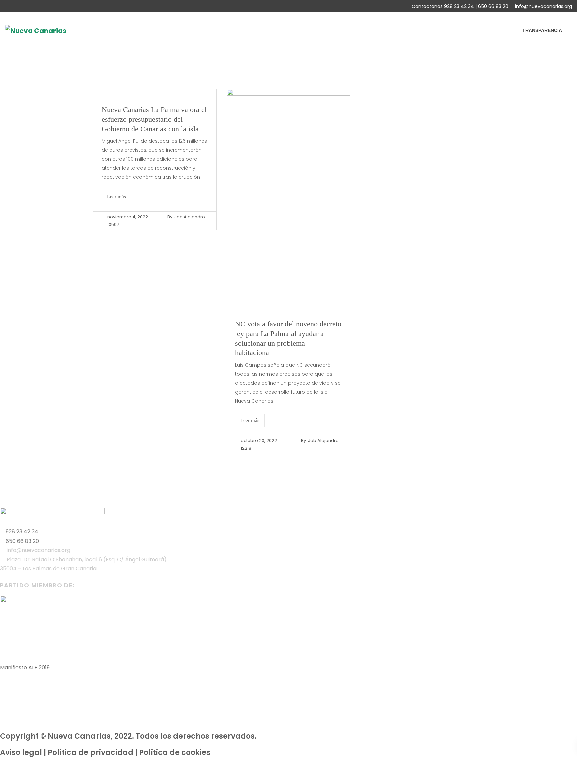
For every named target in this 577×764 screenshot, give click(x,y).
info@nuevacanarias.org (543, 6)
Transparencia (542, 30)
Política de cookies (174, 752)
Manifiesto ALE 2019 (25, 667)
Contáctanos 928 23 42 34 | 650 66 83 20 (460, 6)
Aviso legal (21, 752)
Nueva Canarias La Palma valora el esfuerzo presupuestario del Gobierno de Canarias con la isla (154, 119)
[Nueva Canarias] (35, 30)
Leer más (116, 196)
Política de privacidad (90, 752)
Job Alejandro (189, 217)
